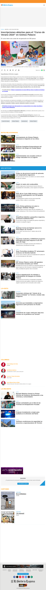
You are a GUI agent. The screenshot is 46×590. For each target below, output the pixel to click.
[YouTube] (20, 577)
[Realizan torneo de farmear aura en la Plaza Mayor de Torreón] (8, 230)
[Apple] (29, 577)
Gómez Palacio (15, 121)
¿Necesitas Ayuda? (23, 573)
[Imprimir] (19, 70)
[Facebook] (2, 70)
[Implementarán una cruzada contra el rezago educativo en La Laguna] (8, 157)
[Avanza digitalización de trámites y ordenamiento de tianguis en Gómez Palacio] (8, 278)
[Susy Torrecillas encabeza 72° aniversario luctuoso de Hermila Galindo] (8, 253)
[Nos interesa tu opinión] (23, 566)
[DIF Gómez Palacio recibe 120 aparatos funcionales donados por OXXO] (8, 265)
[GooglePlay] (32, 577)
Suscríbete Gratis (23, 483)
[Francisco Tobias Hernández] (3, 377)
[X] (5, 70)
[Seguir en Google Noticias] (44, 70)
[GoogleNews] (26, 577)
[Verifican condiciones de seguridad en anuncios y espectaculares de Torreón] (8, 423)
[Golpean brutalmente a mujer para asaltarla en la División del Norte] (8, 414)
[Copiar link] (16, 70)
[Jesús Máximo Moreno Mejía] (3, 383)
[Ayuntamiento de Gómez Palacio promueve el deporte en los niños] (8, 139)
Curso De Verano (5, 121)
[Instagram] (23, 577)
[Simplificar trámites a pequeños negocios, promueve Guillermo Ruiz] (8, 219)
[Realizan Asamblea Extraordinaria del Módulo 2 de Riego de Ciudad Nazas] (8, 148)
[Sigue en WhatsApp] (42, 70)
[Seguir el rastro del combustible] (8, 186)
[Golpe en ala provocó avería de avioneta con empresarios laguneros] (8, 176)
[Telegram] (10, 70)
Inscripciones (24, 121)
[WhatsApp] (7, 70)
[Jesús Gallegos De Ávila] (3, 364)
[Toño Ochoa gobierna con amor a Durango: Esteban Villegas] (8, 208)
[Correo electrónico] (13, 70)
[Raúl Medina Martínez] (3, 370)
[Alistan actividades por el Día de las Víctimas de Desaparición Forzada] (8, 404)
